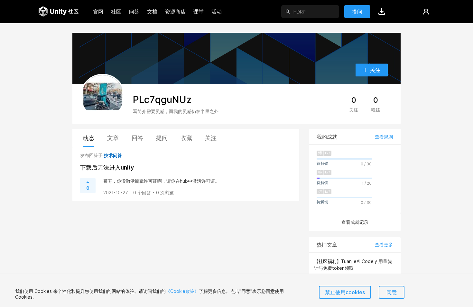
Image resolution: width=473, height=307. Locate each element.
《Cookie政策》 (182, 291)
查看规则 (384, 136)
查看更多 (384, 244)
